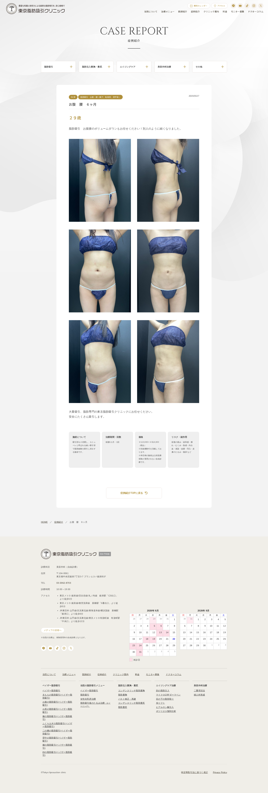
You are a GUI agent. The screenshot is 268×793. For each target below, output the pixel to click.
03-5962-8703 (63, 583)
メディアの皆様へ (53, 630)
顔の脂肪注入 (162, 690)
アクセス (221, 5)
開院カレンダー (200, 5)
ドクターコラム (255, 11)
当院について (151, 11)
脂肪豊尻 (122, 707)
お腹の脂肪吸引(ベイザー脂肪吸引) (57, 703)
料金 (225, 11)
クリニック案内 (211, 11)
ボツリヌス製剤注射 (166, 711)
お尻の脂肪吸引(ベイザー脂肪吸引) (57, 710)
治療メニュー (167, 11)
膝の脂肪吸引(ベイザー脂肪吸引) (57, 718)
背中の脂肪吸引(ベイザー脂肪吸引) (57, 739)
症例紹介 (195, 11)
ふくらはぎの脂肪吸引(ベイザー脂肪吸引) (57, 725)
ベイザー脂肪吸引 (51, 690)
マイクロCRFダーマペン (168, 695)
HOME (44, 522)
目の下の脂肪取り (165, 699)
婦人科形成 (199, 695)
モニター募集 (237, 11)
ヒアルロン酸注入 (165, 707)
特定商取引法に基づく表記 (194, 772)
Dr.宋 (73, 97)
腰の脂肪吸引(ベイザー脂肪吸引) (57, 746)
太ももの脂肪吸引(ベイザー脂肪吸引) (57, 696)
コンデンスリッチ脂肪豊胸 (131, 690)
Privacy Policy (220, 772)
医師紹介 (182, 11)
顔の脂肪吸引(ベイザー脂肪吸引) (57, 754)
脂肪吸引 (84, 695)
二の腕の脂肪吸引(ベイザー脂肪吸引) (57, 732)
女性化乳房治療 (88, 699)
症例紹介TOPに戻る (132, 493)
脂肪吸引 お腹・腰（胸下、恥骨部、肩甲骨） (100, 97)
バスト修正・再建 (127, 699)
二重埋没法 (199, 690)
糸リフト (160, 703)
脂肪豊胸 (122, 695)
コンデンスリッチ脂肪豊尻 (131, 703)
